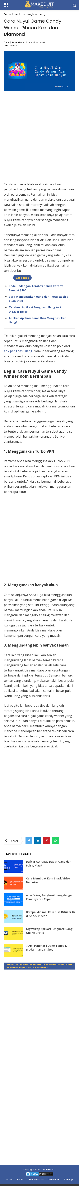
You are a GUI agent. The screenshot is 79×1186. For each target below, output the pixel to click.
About (9, 1179)
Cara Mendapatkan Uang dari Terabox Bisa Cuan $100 (38, 299)
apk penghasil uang (18, 351)
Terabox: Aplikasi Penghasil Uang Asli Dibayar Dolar (35, 309)
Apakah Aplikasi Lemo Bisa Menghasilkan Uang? (37, 320)
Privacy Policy (36, 1179)
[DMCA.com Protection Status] (39, 1176)
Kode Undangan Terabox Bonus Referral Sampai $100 (36, 288)
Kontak (21, 1179)
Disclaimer (53, 1179)
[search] (74, 5)
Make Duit (48, 1169)
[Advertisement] (39, 132)
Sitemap (68, 1179)
